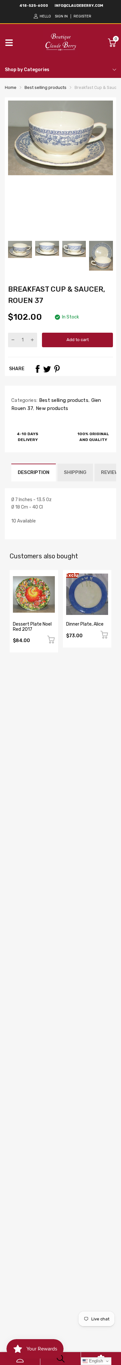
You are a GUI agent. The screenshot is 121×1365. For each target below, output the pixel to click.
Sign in (61, 16)
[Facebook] (37, 369)
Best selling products (62, 400)
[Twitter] (47, 369)
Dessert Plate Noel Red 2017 (32, 626)
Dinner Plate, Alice (85, 624)
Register (82, 16)
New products (51, 408)
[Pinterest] (57, 369)
